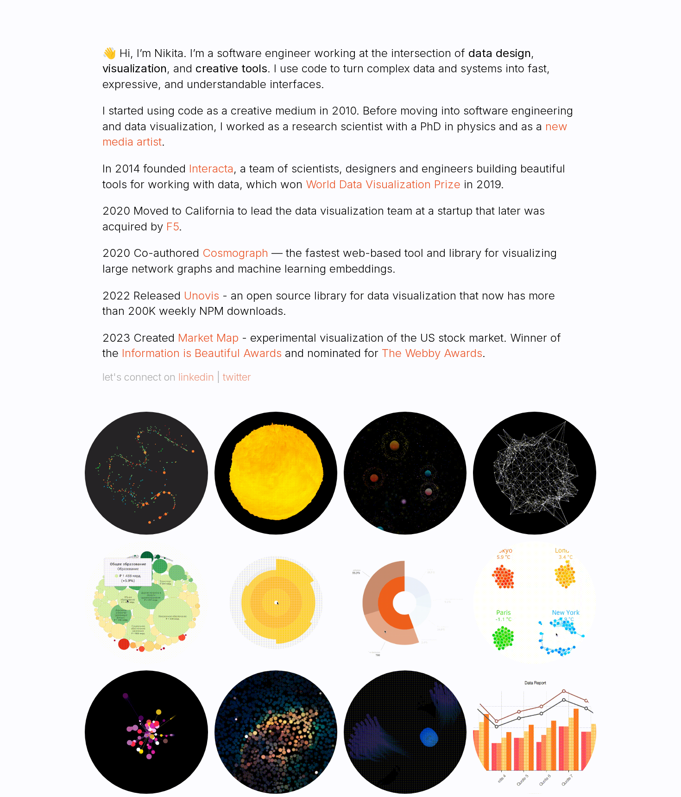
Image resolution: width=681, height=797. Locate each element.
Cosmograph (235, 253)
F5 (172, 226)
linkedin (196, 377)
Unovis (201, 295)
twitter (237, 377)
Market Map (208, 337)
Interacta (211, 168)
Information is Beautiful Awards (202, 353)
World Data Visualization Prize (383, 184)
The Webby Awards (432, 353)
